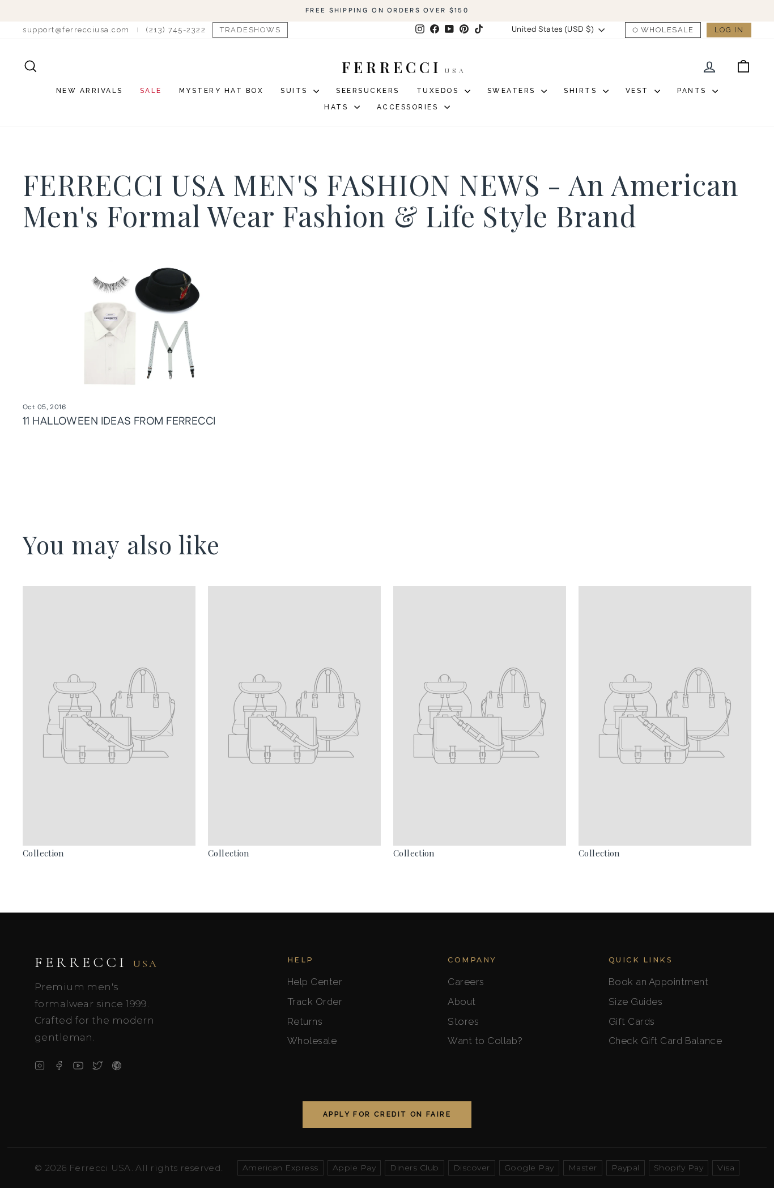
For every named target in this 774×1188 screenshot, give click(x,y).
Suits (295, 91)
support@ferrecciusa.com (76, 30)
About (462, 1001)
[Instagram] (40, 1065)
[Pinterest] (117, 1065)
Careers (466, 981)
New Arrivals (89, 91)
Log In (729, 30)
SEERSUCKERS (367, 91)
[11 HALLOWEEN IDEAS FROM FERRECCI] (140, 326)
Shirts (582, 91)
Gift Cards (632, 1021)
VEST (639, 91)
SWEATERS (513, 91)
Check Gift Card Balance (665, 1040)
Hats (337, 107)
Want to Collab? (485, 1040)
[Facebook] (59, 1065)
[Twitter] (97, 1065)
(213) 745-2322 (176, 30)
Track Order (315, 1001)
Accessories (409, 107)
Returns (305, 1021)
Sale (151, 91)
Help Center (315, 981)
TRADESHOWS (250, 30)
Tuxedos (439, 91)
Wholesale (667, 30)
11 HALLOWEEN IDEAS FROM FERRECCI (119, 421)
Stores (463, 1021)
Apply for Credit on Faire (387, 1114)
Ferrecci (96, 962)
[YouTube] (78, 1065)
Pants (693, 91)
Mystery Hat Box (221, 91)
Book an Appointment (659, 981)
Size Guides (636, 1001)
